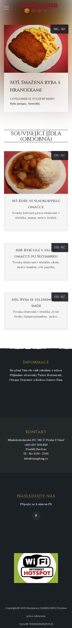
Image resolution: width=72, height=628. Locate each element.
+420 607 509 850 (36, 445)
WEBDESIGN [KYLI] (41, 623)
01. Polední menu (41, 99)
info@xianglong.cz (36, 458)
